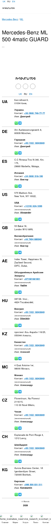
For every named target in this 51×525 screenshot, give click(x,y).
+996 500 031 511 (33, 484)
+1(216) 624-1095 (33, 206)
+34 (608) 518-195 (33, 176)
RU (8, 1)
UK (4, 1)
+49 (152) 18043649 (34, 143)
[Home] (7, 7)
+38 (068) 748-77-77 (34, 113)
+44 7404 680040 (33, 239)
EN (13, 1)
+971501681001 (32, 278)
